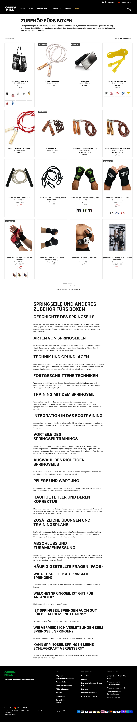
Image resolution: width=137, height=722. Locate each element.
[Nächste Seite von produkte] (74, 285)
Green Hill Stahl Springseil (19, 198)
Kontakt (84, 679)
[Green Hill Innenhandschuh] (117, 177)
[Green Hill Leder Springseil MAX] (117, 128)
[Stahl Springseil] (52, 61)
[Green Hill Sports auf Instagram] (105, 2)
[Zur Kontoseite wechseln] (127, 9)
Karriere (84, 689)
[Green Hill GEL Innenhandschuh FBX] (85, 177)
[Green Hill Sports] (11, 8)
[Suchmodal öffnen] (123, 9)
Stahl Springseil (52, 81)
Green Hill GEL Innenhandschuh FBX (84, 198)
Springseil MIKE (52, 148)
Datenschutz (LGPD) (89, 696)
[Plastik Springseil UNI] (117, 61)
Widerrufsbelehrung (64, 685)
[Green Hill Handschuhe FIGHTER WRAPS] (85, 237)
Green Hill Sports (22, 711)
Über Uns (85, 676)
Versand (59, 693)
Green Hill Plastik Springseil (19, 148)
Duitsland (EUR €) (126, 2)
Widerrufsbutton (62, 689)
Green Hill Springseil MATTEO (85, 148)
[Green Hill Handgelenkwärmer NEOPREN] (20, 237)
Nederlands (111, 2)
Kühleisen (85, 81)
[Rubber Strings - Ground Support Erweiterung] (52, 177)
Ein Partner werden (89, 693)
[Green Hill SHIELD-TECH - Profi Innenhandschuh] (52, 237)
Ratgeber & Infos (113, 698)
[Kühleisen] (85, 61)
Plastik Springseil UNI (117, 81)
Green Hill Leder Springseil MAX (117, 148)
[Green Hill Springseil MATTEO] (85, 128)
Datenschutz (61, 682)
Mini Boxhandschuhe (19, 81)
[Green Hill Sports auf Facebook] (103, 2)
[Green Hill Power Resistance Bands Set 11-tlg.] (117, 237)
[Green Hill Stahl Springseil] (20, 177)
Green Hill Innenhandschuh (117, 198)
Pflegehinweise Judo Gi (116, 688)
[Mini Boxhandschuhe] (20, 61)
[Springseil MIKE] (52, 128)
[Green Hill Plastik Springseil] (20, 128)
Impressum (60, 696)
